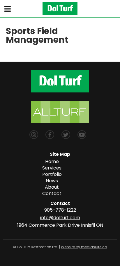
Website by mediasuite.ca (84, 246)
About (52, 187)
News (52, 180)
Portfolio (52, 174)
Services (51, 168)
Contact (51, 193)
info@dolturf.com (60, 217)
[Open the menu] (7, 9)
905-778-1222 (60, 210)
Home (52, 161)
